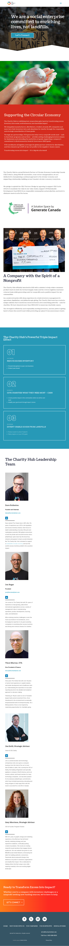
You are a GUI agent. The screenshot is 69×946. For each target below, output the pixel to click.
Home (5, 926)
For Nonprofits (46, 926)
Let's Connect (22, 35)
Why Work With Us (17, 926)
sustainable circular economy (14, 543)
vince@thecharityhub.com (13, 670)
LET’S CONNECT (13, 902)
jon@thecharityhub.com (12, 592)
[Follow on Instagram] (38, 919)
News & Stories (60, 926)
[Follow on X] (31, 919)
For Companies (32, 926)
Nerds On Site (24, 940)
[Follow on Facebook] (24, 919)
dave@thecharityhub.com (12, 513)
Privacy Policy (49, 940)
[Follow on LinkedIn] (6, 518)
